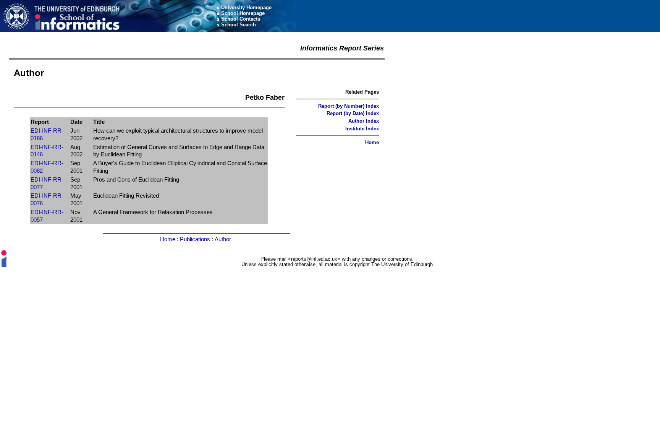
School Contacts (240, 19)
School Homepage (243, 13)
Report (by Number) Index (348, 106)
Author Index (363, 121)
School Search (238, 25)
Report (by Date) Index (353, 113)
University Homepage (246, 7)
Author (223, 239)
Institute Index (362, 129)
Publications (195, 239)
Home (372, 142)
